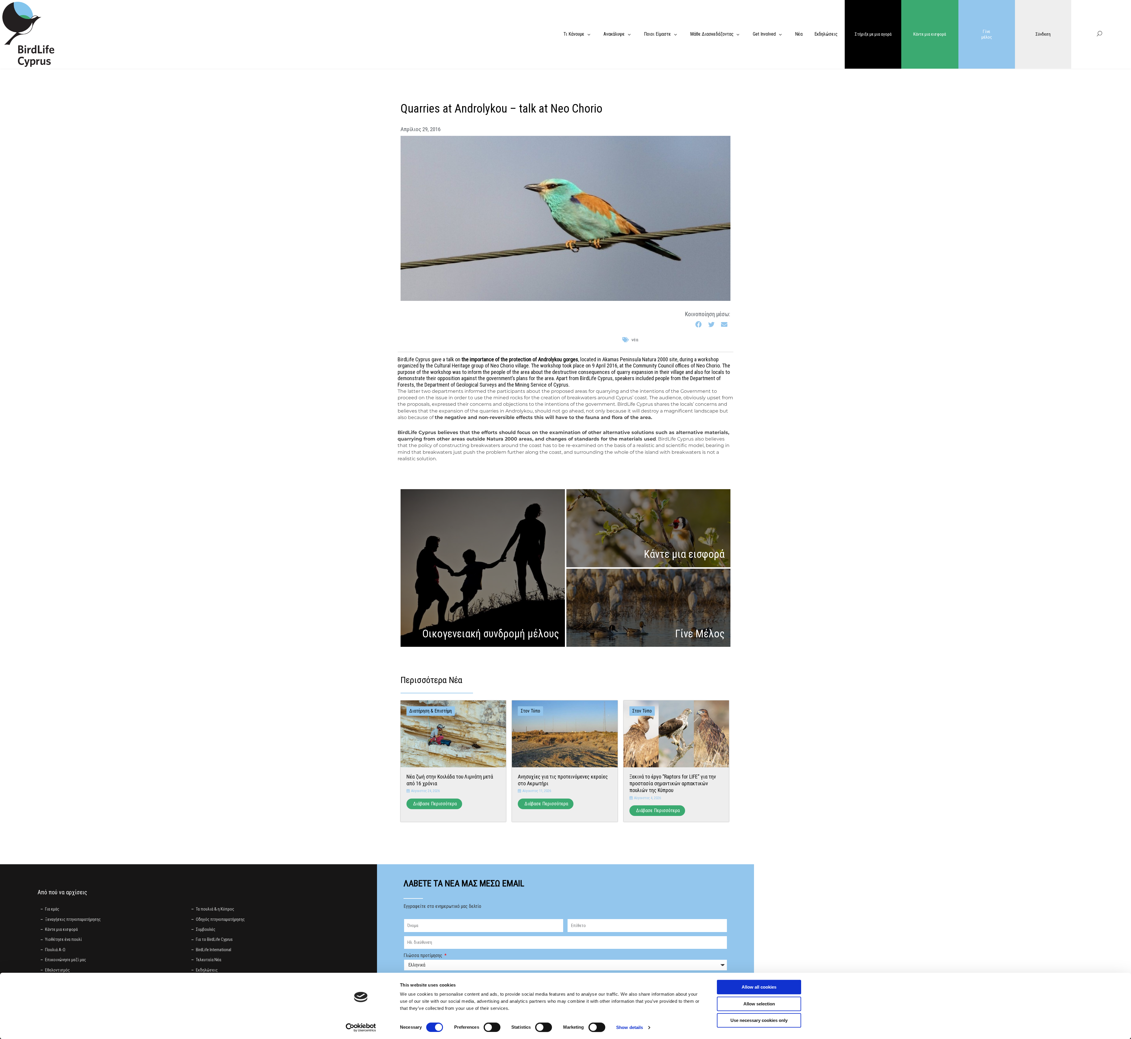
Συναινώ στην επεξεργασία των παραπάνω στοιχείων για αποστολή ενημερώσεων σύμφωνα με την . (524, 927)
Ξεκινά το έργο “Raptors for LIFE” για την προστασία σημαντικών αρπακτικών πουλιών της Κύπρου (672, 733)
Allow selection (759, 1003)
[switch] (492, 1027)
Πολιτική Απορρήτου (618, 927)
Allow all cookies (759, 986)
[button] (699, 275)
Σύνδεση (1043, 34)
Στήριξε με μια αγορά (873, 34)
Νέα (634, 290)
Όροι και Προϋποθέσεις (514, 971)
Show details (629, 1027)
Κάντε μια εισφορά (929, 34)
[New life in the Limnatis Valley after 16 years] (453, 683)
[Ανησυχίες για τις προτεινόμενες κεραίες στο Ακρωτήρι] (564, 683)
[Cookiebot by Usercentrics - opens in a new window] (361, 1027)
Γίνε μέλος (986, 34)
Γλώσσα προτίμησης (424, 905)
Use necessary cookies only (759, 1020)
